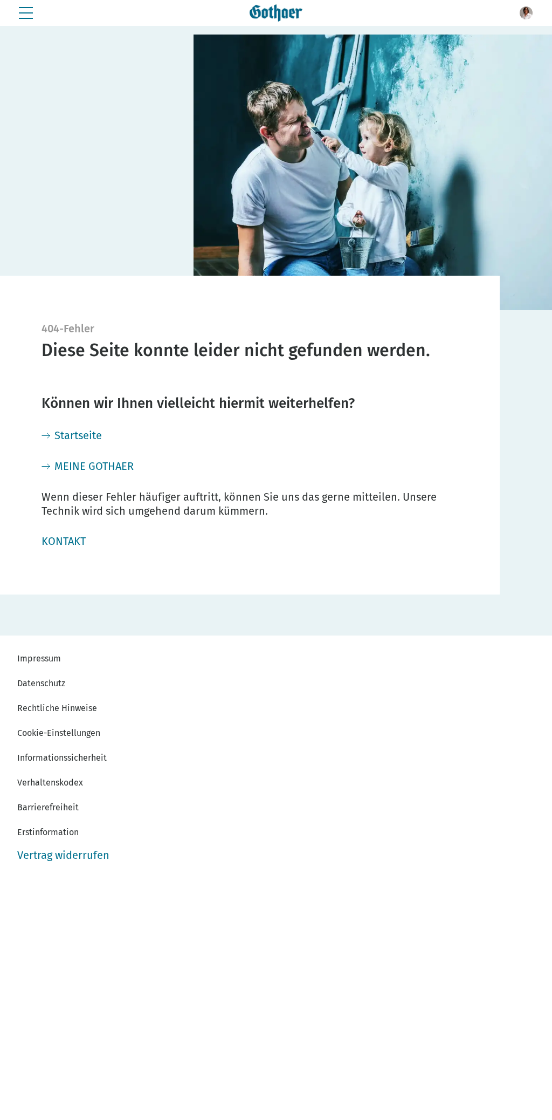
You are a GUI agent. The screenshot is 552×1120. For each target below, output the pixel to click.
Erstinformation (48, 832)
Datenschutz (41, 683)
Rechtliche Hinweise (57, 708)
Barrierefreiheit (48, 807)
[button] (526, 13)
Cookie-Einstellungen (58, 733)
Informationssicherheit (62, 758)
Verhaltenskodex (50, 782)
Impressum (39, 658)
